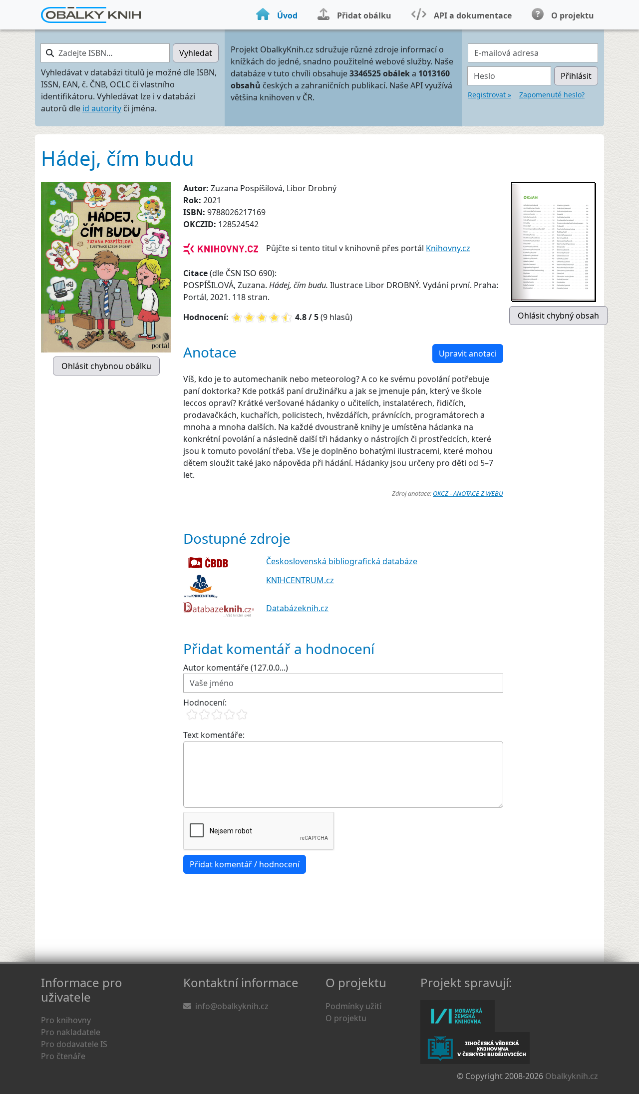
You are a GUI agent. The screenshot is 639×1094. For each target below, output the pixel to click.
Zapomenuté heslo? (552, 94)
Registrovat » (489, 94)
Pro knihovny (66, 1020)
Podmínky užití (353, 1006)
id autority (101, 108)
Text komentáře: (214, 734)
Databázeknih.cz (297, 608)
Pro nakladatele (70, 1032)
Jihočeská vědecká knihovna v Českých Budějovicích (475, 1048)
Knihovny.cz (448, 248)
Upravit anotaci (468, 353)
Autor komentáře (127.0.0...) (235, 667)
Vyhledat (195, 52)
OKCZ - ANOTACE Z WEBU (468, 493)
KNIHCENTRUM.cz (300, 580)
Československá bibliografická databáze (341, 561)
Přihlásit (576, 75)
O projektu (345, 1018)
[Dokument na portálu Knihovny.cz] (220, 248)
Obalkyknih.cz (571, 1076)
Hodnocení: (205, 702)
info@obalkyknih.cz (232, 1006)
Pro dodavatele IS (74, 1044)
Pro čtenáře (63, 1056)
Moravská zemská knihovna (457, 1016)
